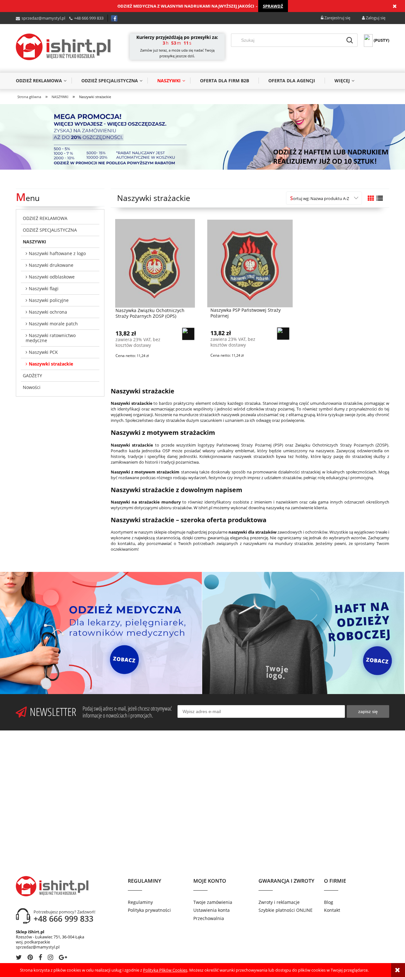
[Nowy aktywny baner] (202, 136)
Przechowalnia (208, 918)
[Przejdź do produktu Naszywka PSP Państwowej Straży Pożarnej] (250, 263)
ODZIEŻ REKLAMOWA (45, 218)
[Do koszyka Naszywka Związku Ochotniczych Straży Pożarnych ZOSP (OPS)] (188, 334)
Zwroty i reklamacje (279, 902)
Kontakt (332, 910)
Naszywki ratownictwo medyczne (51, 337)
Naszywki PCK (43, 352)
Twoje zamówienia (212, 902)
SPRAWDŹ (273, 6)
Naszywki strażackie (51, 364)
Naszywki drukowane (51, 265)
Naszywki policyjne (49, 300)
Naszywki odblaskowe (52, 277)
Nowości (31, 387)
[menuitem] (44, 80)
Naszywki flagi (44, 288)
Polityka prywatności (149, 910)
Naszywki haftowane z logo (57, 253)
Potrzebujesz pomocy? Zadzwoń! (64, 912)
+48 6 (79, 18)
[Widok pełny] (380, 198)
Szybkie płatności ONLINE (286, 910)
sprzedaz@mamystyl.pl (43, 18)
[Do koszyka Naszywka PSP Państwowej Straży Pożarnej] (283, 333)
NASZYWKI (34, 242)
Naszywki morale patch (53, 324)
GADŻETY (32, 376)
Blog (328, 902)
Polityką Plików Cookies (165, 970)
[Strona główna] (63, 47)
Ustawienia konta (211, 910)
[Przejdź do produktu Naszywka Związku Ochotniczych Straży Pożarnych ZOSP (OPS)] (155, 263)
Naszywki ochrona (48, 312)
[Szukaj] (350, 40)
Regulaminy (140, 902)
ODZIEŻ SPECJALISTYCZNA (50, 230)
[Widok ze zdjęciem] (371, 198)
